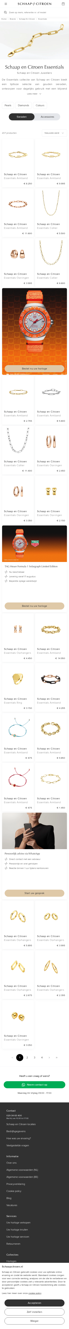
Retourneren (13, 1243)
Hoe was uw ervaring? (18, 1138)
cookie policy (34, 1293)
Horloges (11, 1261)
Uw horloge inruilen (17, 1229)
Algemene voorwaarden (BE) (22, 1177)
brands (13, 19)
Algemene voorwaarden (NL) (22, 1170)
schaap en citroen (27, 19)
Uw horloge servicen (17, 1236)
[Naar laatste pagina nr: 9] (56, 1057)
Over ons (11, 1162)
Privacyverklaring (15, 1184)
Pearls (8, 105)
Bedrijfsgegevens (16, 1131)
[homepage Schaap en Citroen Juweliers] (34, 3)
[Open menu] (6, 4)
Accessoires (47, 116)
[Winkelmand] (63, 4)
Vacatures (11, 1205)
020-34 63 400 (14, 1115)
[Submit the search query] (5, 12)
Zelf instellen (34, 1312)
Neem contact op (37, 1084)
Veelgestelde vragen (17, 1145)
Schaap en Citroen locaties (21, 1124)
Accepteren (34, 1303)
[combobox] (54, 133)
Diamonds (23, 105)
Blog (8, 1198)
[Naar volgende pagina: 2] (49, 1057)
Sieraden (22, 116)
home (4, 19)
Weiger (34, 1321)
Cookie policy (13, 1191)
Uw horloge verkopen (18, 1222)
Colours (40, 105)
